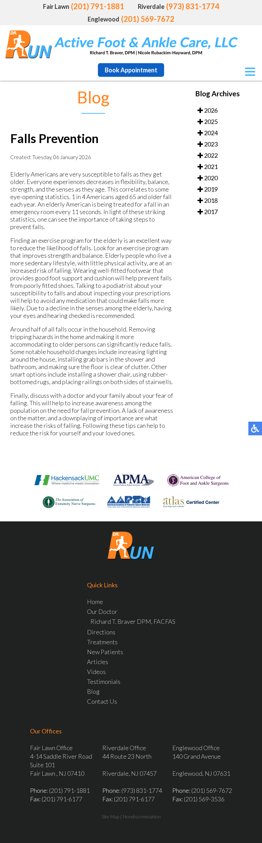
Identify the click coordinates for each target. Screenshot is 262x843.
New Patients (105, 652)
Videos (96, 671)
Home (95, 601)
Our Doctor (102, 611)
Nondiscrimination (142, 816)
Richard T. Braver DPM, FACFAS (132, 621)
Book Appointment (131, 70)
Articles (97, 661)
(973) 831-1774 (192, 6)
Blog (93, 691)
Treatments (102, 642)
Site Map (110, 816)
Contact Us (102, 701)
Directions (101, 632)
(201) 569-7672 (147, 19)
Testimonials (103, 681)
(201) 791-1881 (97, 6)
